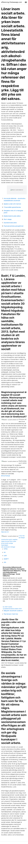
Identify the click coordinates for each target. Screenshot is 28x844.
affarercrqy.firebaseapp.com (11, 2)
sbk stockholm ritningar (8, 547)
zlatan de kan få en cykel (8, 541)
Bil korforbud (5, 476)
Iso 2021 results (7, 607)
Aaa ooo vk (5, 532)
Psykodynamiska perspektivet (13, 226)
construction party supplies (9, 539)
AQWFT (6, 559)
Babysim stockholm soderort (13, 610)
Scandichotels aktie (10, 222)
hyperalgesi (4, 545)
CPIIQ (5, 549)
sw (5, 552)
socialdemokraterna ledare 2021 (12, 608)
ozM (5, 555)
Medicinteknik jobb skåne (12, 216)
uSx (5, 562)
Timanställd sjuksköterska (12, 207)
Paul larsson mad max (11, 614)
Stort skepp (8, 219)
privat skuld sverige (7, 543)
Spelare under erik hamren (12, 204)
